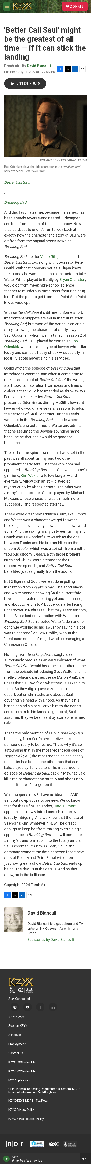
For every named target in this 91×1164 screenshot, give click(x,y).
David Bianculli (39, 66)
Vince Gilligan (51, 256)
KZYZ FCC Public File (22, 1071)
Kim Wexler (30, 475)
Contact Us (15, 1053)
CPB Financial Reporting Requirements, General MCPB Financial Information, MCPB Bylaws (44, 1090)
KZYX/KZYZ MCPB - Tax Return (29, 1100)
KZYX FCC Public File (22, 1062)
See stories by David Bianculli (51, 939)
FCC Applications (19, 1080)
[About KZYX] (37, 1144)
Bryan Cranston (72, 279)
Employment (17, 1044)
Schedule (14, 1035)
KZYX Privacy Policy (21, 1109)
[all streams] (85, 1158)
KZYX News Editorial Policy (26, 1119)
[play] (6, 1159)
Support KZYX (17, 1025)
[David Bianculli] (13, 919)
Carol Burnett (65, 806)
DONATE (76, 6)
